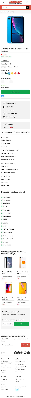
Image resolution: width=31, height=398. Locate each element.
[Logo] (15, 2)
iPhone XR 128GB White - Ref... (7, 272)
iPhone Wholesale (20, 361)
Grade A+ (5, 60)
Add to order (16, 92)
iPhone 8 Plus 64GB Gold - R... (7, 298)
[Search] (27, 7)
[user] (27, 2)
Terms (2, 384)
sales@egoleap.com (6, 367)
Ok (21, 324)
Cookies (3, 387)
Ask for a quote (19, 379)
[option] (15, 30)
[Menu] (3, 2)
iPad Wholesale (20, 364)
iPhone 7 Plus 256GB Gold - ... (22, 272)
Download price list (20, 372)
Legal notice (4, 389)
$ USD (3, 353)
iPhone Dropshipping (9, 11)
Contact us (4, 379)
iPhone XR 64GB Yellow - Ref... (21, 298)
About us (3, 382)
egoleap (3, 372)
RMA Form (18, 382)
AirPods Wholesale (20, 369)
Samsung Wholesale (21, 367)
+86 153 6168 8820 (6, 363)
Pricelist (25, 345)
